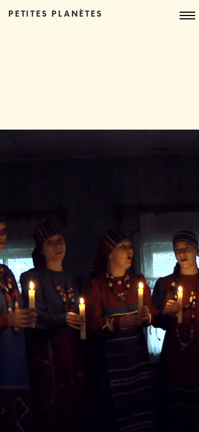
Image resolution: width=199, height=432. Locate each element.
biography (82, 53)
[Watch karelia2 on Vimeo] (99, 281)
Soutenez (79, 68)
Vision (71, 38)
